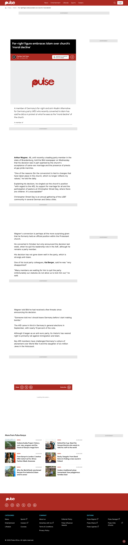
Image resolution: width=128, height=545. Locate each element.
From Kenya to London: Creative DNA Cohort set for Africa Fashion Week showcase (29, 459)
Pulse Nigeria (91, 519)
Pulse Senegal (113, 519)
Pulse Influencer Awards (67, 524)
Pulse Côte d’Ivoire (112, 524)
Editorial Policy (67, 519)
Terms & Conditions (46, 527)
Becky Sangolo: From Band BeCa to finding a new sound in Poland (69, 459)
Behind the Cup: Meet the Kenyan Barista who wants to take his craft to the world (68, 445)
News (46, 3)
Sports (73, 3)
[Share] (72, 57)
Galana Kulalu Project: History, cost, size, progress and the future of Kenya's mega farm (28, 445)
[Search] (115, 3)
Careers (80, 3)
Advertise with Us (45, 523)
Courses (23, 527)
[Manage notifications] (124, 541)
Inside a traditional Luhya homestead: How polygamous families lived (68, 472)
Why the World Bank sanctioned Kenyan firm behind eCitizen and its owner (29, 472)
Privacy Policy (44, 530)
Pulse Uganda (92, 527)
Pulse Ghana (91, 523)
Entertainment (55, 3)
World (14, 8)
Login (120, 3)
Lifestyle (65, 3)
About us (42, 519)
